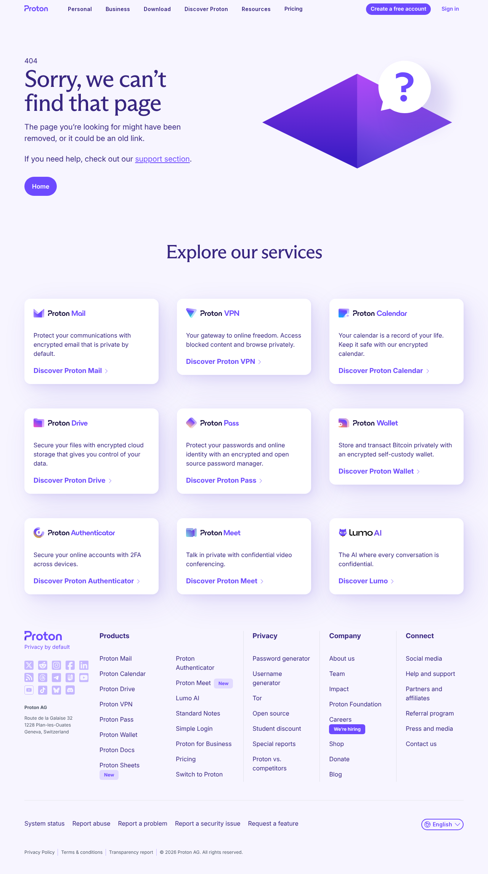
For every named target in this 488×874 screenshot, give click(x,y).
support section (162, 158)
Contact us (421, 744)
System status (44, 823)
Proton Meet (193, 683)
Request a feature (273, 823)
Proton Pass (116, 719)
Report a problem (142, 823)
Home (40, 186)
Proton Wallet (119, 734)
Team (337, 673)
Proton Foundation (355, 704)
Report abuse (91, 823)
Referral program (430, 713)
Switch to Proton (199, 774)
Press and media (429, 728)
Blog (335, 774)
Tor (257, 698)
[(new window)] (29, 665)
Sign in (450, 9)
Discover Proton (206, 9)
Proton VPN (116, 704)
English (442, 824)
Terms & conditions (82, 852)
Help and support (430, 673)
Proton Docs (117, 750)
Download (157, 9)
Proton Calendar (123, 673)
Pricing (293, 9)
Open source (271, 713)
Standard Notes (198, 713)
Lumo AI (187, 698)
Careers (340, 719)
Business (118, 9)
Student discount (277, 728)
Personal (80, 9)
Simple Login (194, 728)
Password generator (281, 658)
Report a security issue (208, 823)
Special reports (274, 744)
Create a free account (398, 9)
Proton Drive (117, 689)
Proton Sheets (120, 765)
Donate (339, 759)
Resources (256, 9)
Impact (338, 689)
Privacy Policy (39, 852)
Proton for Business (203, 744)
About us (342, 658)
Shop (336, 744)
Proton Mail (116, 658)
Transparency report (131, 852)
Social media (424, 658)
